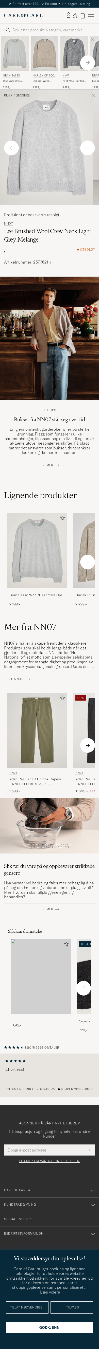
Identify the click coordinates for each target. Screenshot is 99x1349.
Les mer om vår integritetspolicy (49, 1161)
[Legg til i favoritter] (61, 519)
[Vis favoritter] (75, 15)
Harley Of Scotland (44, 76)
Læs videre (50, 1292)
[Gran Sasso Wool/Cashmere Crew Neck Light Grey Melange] (37, 591)
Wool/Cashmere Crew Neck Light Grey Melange (12, 81)
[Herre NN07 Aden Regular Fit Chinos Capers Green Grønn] (37, 730)
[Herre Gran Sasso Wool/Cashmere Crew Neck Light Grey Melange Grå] (15, 53)
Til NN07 (16, 679)
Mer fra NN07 (30, 627)
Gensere (23, 95)
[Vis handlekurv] (82, 16)
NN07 (65, 75)
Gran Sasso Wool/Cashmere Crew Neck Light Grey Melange (36, 595)
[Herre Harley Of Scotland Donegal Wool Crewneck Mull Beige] (44, 53)
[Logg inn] (68, 15)
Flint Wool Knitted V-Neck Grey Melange (73, 81)
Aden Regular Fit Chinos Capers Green (35, 779)
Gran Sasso (11, 75)
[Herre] (41, 976)
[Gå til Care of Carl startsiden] (23, 15)
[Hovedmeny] (90, 16)
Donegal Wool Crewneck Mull (41, 81)
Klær (8, 95)
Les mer (46, 465)
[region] (49, 1075)
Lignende (40, 495)
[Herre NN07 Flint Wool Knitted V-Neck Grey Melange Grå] (74, 53)
